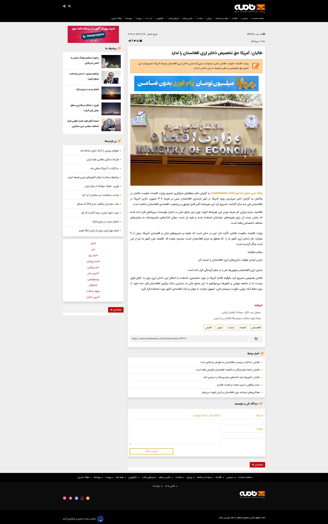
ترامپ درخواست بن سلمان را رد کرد (100, 195)
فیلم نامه (149, 18)
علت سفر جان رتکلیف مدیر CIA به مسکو (98, 204)
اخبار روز (93, 255)
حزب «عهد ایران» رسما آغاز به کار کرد (100, 213)
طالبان (208, 328)
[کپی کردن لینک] (255, 338)
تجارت (231, 328)
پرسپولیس (93, 279)
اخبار (93, 243)
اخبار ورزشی (93, 261)
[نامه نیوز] (249, 8)
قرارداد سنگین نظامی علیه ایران (103, 159)
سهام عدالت (93, 291)
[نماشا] (71, 498)
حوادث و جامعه (222, 18)
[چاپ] (137, 41)
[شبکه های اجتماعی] (64, 6)
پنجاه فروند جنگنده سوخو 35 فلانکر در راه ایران (237, 318)
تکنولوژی (160, 18)
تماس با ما (171, 486)
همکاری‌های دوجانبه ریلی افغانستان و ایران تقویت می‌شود (231, 392)
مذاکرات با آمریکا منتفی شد (104, 168)
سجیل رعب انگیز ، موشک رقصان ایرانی (241, 313)
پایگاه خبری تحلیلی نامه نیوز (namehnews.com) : (236, 193)
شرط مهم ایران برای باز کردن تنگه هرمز (99, 231)
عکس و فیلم (188, 18)
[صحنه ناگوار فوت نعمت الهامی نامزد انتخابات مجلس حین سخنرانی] (111, 124)
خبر (93, 249)
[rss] (88, 498)
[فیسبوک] (132, 41)
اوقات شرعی (116, 18)
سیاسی (245, 18)
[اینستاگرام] (82, 498)
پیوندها (129, 18)
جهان (219, 328)
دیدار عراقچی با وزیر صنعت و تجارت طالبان (238, 385)
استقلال (93, 285)
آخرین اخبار (93, 297)
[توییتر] (134, 41)
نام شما (259, 415)
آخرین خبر (93, 273)
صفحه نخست (258, 18)
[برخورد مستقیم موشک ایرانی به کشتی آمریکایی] (111, 61)
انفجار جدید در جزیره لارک (87, 89)
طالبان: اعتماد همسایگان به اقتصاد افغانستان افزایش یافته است (228, 370)
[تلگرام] (129, 41)
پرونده (138, 18)
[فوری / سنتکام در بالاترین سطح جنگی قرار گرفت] (111, 108)
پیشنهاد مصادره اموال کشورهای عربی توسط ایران (93, 177)
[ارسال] (140, 41)
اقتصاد (235, 18)
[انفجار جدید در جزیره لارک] (111, 93)
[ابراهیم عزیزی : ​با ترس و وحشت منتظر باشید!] (111, 77)
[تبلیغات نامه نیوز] (196, 83)
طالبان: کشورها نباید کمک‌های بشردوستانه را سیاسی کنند (231, 377)
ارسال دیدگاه (151, 451)
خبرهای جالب (173, 18)
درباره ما (157, 486)
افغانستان (256, 328)
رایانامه (259, 429)
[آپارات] (64, 498)
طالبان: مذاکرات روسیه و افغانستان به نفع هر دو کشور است (230, 362)
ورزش (209, 18)
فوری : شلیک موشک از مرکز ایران (102, 186)
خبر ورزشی (93, 267)
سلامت (200, 18)
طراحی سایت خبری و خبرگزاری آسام (79, 519)
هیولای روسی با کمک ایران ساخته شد (99, 151)
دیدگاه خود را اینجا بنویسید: (206, 415)
